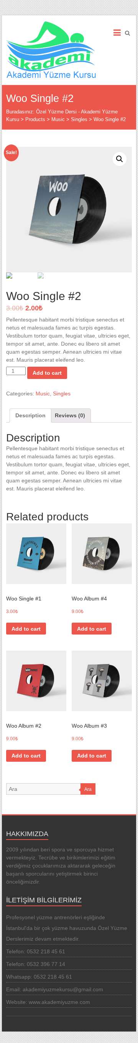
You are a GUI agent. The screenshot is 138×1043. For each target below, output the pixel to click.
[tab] (30, 415)
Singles (62, 393)
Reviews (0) (70, 415)
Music (43, 393)
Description (30, 415)
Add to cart (47, 373)
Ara (88, 789)
